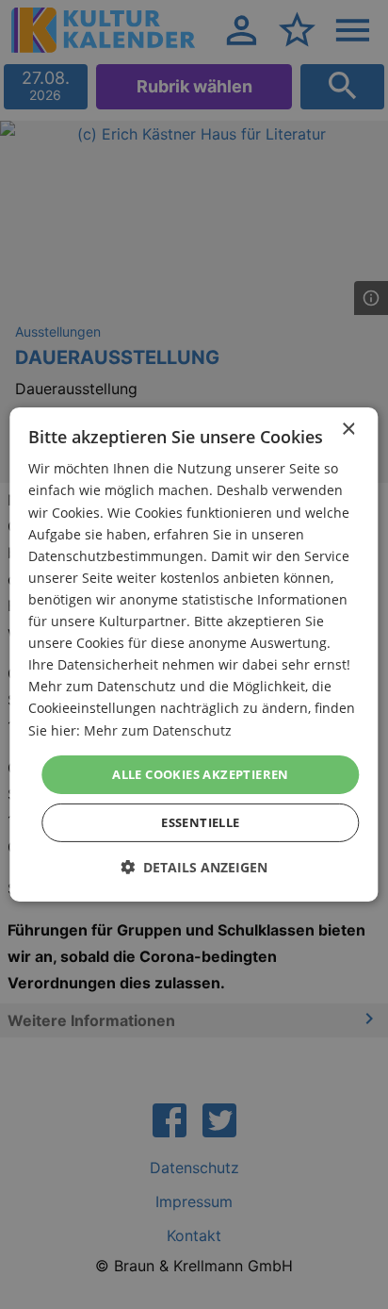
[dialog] (193, 654)
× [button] (348, 430)
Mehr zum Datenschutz (158, 729)
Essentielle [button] (200, 822)
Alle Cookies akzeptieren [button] (200, 774)
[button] (194, 867)
